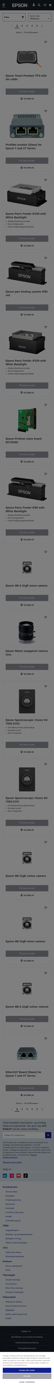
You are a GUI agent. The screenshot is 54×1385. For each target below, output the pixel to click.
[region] (27, 1368)
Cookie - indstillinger (27, 1382)
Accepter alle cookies (27, 1370)
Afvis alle (27, 1376)
